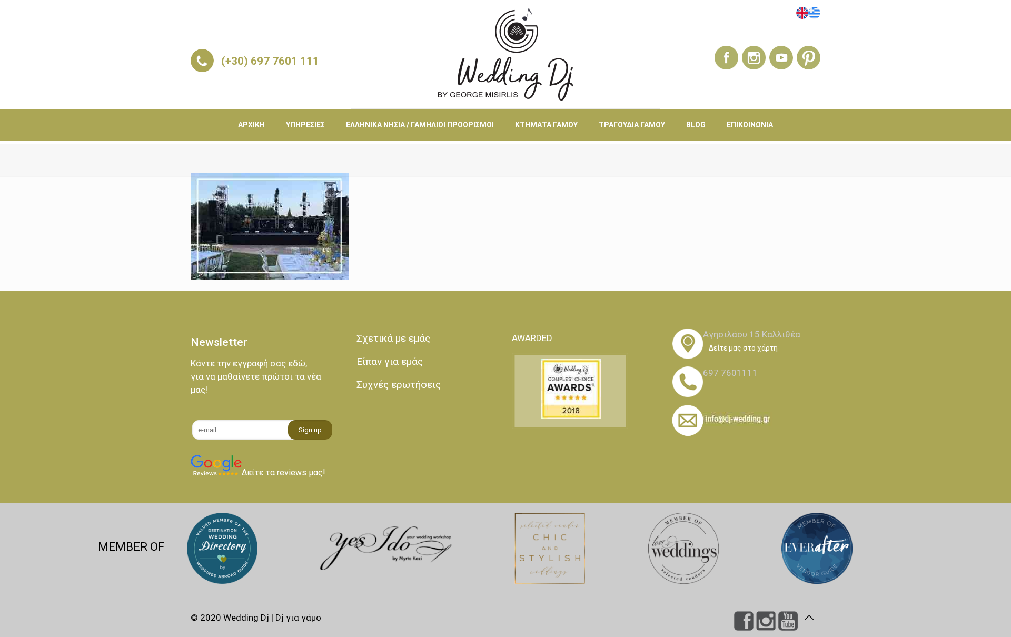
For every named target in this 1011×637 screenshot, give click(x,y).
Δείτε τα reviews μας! (283, 472)
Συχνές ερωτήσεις (398, 385)
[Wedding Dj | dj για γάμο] (505, 54)
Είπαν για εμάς (389, 361)
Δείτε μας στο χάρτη (743, 348)
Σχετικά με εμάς (393, 338)
